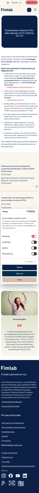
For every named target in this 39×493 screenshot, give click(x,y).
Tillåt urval (19, 273)
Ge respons (6, 441)
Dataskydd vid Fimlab (10, 406)
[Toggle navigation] (35, 9)
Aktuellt (5, 436)
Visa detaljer (29, 261)
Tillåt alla (19, 267)
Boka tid (33, 2)
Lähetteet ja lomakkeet (19, 110)
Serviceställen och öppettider (13, 427)
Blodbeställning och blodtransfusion (20, 87)
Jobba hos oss (7, 457)
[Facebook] (10, 475)
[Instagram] (3, 475)
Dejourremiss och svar (15, 100)
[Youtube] (17, 475)
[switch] (34, 242)
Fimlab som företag (9, 453)
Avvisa (19, 280)
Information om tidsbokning (13, 423)
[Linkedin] (24, 475)
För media (6, 462)
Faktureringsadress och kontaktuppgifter (18, 466)
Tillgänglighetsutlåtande (12, 402)
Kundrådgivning (8, 432)
